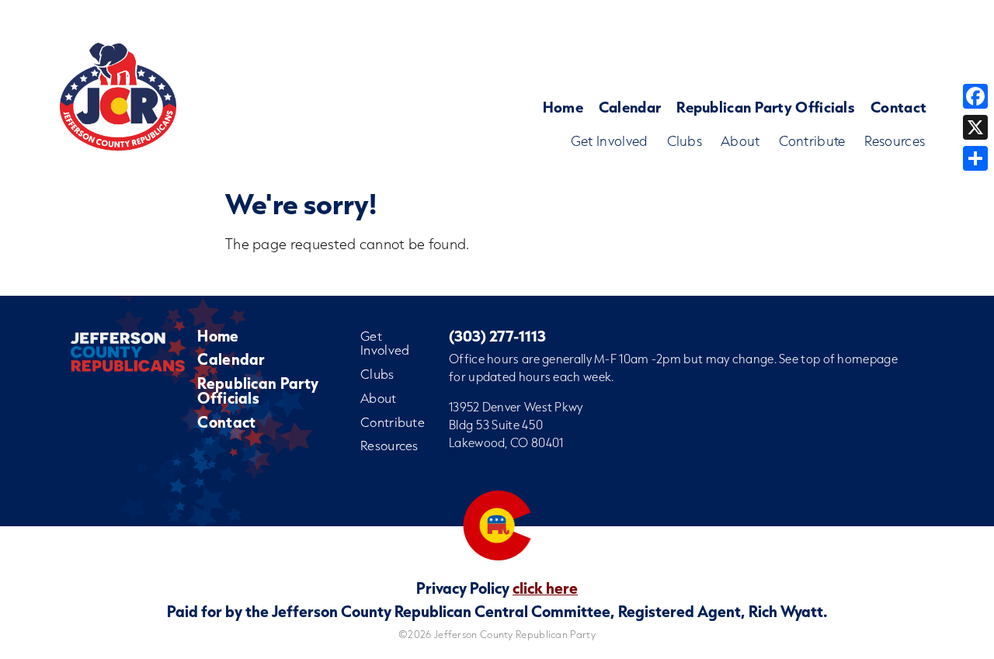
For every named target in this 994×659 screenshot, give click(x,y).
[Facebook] (975, 96)
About (740, 141)
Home (563, 106)
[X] (975, 127)
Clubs (685, 141)
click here (545, 587)
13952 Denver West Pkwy (516, 406)
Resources (895, 141)
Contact (898, 106)
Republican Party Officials (765, 106)
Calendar (630, 106)
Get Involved (609, 141)
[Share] (975, 158)
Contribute (812, 141)
